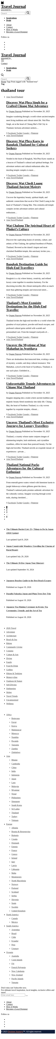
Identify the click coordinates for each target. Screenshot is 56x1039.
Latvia (14, 865)
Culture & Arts (12, 655)
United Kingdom (18, 911)
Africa (8, 714)
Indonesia (15, 775)
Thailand (19, 97)
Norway (14, 884)
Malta (13, 873)
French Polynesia (18, 967)
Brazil (13, 933)
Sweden (14, 907)
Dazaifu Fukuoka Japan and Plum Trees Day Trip (28, 594)
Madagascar (16, 730)
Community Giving (14, 647)
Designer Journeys (15, 1031)
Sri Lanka (15, 809)
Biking (9, 643)
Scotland (15, 892)
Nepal (13, 794)
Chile (13, 937)
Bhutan (14, 760)
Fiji (12, 964)
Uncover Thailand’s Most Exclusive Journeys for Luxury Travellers (30, 424)
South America (12, 926)
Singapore (15, 801)
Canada (14, 918)
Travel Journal (13, 6)
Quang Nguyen (15, 111)
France (14, 850)
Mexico (14, 922)
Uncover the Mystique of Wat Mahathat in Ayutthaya (26, 346)
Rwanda (14, 741)
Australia (15, 956)
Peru (13, 945)
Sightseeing (11, 688)
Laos (13, 782)
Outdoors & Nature (14, 681)
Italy (13, 862)
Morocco (15, 733)
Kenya (14, 726)
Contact (9, 27)
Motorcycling (11, 677)
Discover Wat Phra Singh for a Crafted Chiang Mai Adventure (27, 104)
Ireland (14, 858)
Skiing (9, 692)
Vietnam (14, 820)
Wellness (10, 703)
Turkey (14, 816)
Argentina (15, 930)
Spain (13, 903)
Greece (14, 854)
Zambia (14, 749)
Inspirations (11, 18)
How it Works (12, 29)
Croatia (14, 839)
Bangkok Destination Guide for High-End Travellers (27, 266)
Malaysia (15, 786)
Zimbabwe (15, 752)
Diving (9, 658)
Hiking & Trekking (14, 673)
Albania (14, 828)
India (13, 771)
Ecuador (14, 941)
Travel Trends (12, 696)
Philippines (16, 798)
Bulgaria (14, 835)
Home (3, 82)
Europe (9, 824)
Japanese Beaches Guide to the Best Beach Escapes (28, 580)
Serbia (14, 896)
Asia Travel (11, 97)
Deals (8, 20)
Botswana (15, 718)
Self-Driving (11, 685)
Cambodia (15, 764)
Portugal (14, 888)
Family (9, 662)
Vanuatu (14, 982)
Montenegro (16, 877)
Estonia (14, 847)
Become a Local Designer (17, 32)
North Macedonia (18, 881)
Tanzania (15, 745)
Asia (8, 756)
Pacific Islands (17, 979)
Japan (13, 779)
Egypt (13, 722)
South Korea (16, 805)
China (13, 767)
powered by (6, 10)
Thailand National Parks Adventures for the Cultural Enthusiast (25, 468)
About (8, 25)
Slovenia (15, 899)
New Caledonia (17, 971)
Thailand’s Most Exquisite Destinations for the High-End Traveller (26, 306)
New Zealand (17, 975)
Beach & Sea (11, 639)
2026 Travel (11, 628)
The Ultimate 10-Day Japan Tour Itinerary (25, 563)
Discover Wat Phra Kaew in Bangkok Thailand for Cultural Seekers (27, 144)
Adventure (10, 632)
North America (12, 915)
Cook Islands (16, 960)
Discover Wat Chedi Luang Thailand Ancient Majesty (24, 185)
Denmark (15, 843)
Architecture (11, 636)
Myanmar (15, 790)
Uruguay (15, 948)
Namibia (14, 737)
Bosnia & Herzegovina (20, 831)
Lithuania (15, 869)
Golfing (9, 670)
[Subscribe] (27, 995)
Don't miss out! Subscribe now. (14, 988)
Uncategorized (12, 700)
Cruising (9, 651)
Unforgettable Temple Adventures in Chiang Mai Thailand (30, 385)
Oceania (9, 952)
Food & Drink (12, 666)
